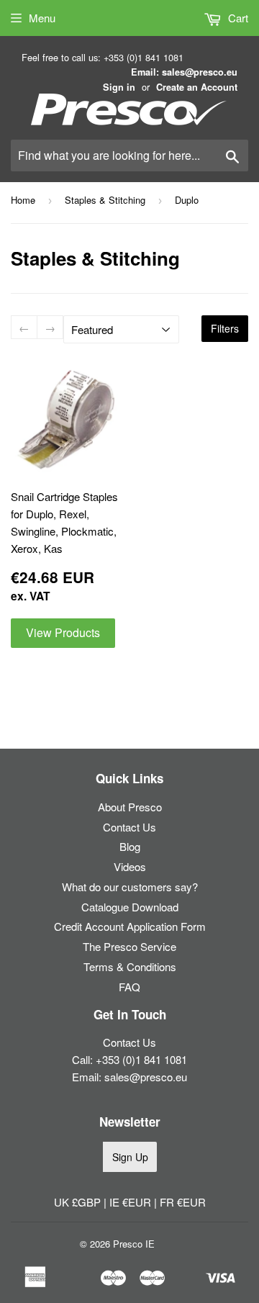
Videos (130, 866)
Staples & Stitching (105, 200)
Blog (129, 846)
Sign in (119, 87)
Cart (236, 17)
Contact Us (129, 826)
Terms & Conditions (129, 966)
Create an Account (196, 87)
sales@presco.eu (145, 1076)
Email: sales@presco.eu (184, 72)
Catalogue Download (129, 906)
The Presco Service (129, 946)
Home (23, 200)
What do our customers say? (130, 886)
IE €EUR (131, 1201)
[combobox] (129, 155)
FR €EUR (183, 1201)
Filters (225, 328)
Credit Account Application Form (130, 926)
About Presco (130, 806)
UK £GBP (79, 1201)
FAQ (129, 986)
